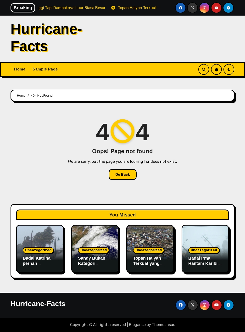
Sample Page (45, 69)
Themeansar (163, 324)
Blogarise (137, 324)
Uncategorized (38, 250)
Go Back (122, 174)
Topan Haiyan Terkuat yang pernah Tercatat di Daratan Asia (149, 266)
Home (19, 69)
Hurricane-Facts (38, 304)
